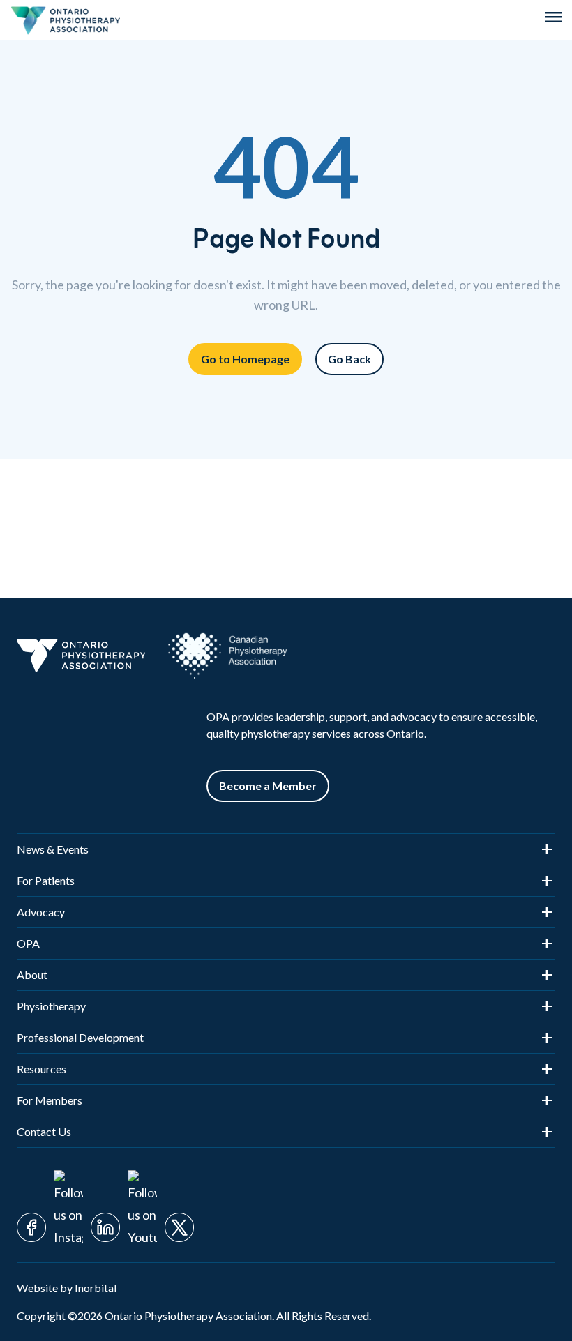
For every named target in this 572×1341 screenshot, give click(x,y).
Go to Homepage (245, 358)
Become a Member (268, 785)
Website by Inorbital (66, 1287)
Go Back (349, 358)
